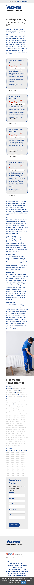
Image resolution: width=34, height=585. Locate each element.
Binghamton (15, 390)
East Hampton (17, 397)
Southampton (10, 437)
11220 (23, 459)
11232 (18, 465)
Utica (19, 441)
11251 (23, 473)
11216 (23, 457)
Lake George (17, 411)
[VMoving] (17, 8)
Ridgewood (22, 427)
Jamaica (24, 409)
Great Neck (18, 403)
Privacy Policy (9, 556)
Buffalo (8, 394)
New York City (16, 421)
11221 (8, 461)
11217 (8, 459)
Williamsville (14, 443)
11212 (23, 455)
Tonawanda (9, 441)
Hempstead (17, 405)
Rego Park (15, 427)
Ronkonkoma (17, 429)
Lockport (20, 413)
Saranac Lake (15, 431)
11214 (13, 457)
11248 (13, 473)
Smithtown (21, 435)
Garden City (10, 403)
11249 (18, 473)
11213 (8, 457)
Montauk (22, 417)
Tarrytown (20, 439)
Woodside (22, 443)
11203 (19, 451)
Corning (9, 397)
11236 (18, 467)
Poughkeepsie (18, 425)
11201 (9, 451)
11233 (23, 465)
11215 (18, 457)
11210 (13, 455)
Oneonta (12, 423)
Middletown (9, 417)
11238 (8, 469)
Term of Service (26, 578)
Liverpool (13, 413)
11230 (8, 465)
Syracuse (13, 439)
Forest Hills (24, 401)
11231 (13, 465)
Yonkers (16, 445)
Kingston (9, 411)
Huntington (10, 407)
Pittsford (19, 423)
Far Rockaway (21, 399)
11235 (13, 467)
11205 (8, 452)
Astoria (8, 390)
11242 (8, 471)
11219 (18, 459)
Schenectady (16, 433)
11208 (23, 452)
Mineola (16, 417)
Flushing (17, 401)
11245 (23, 471)
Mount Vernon (10, 419)
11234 (8, 467)
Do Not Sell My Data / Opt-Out (19, 556)
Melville (23, 415)
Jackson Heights (16, 409)
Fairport (14, 399)
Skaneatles (13, 435)
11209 (8, 455)
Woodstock (9, 445)
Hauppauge (9, 405)
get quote (14, 525)
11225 (8, 463)
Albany (9, 388)
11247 (8, 473)
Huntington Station (20, 407)
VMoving (17, 554)
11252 (8, 475)
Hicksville (24, 405)
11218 (13, 459)
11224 (23, 461)
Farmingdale (10, 401)
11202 (14, 451)
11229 (23, 463)
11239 (13, 469)
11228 (18, 463)
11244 (18, 471)
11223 (18, 461)
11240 (18, 469)
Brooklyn (23, 392)
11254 (13, 475)
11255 (18, 475)
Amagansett (15, 388)
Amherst (23, 388)
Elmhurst (24, 397)
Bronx (17, 392)
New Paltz (19, 419)
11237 (23, 467)
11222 (13, 461)
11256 (23, 475)
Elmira (9, 399)
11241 (23, 469)
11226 (13, 463)
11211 (18, 455)
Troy (15, 441)
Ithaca (8, 409)
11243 (13, 471)
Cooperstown (23, 394)
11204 (24, 451)
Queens (8, 427)
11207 (18, 452)
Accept (23, 582)
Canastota (15, 394)
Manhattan (17, 415)
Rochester (9, 429)
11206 (13, 452)
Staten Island (19, 437)
